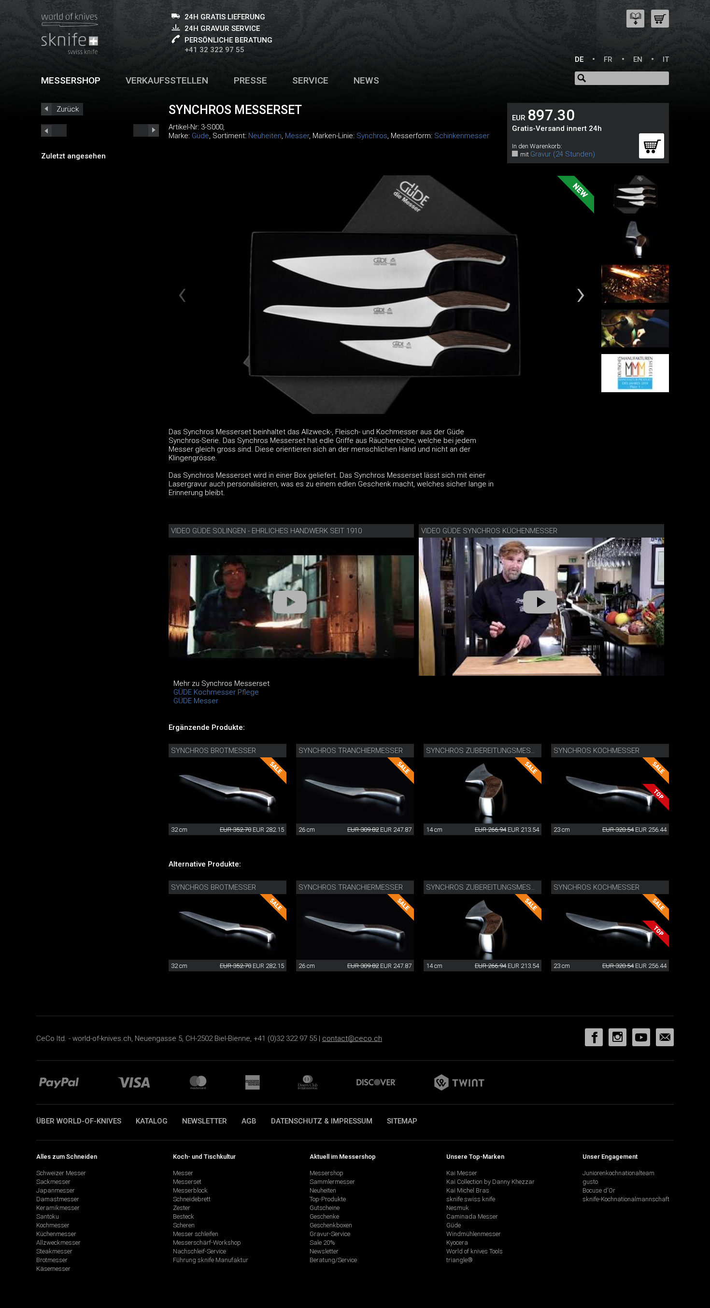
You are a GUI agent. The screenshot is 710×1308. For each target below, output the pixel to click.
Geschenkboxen (331, 1225)
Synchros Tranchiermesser (350, 750)
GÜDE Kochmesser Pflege (216, 692)
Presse (250, 80)
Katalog (152, 1121)
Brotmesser (52, 1260)
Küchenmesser (56, 1233)
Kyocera (457, 1242)
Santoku (47, 1216)
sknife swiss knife (470, 1199)
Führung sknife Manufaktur (210, 1260)
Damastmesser (57, 1199)
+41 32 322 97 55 (214, 49)
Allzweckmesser (58, 1242)
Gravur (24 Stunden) (562, 154)
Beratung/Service (333, 1260)
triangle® (459, 1260)
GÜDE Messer (195, 701)
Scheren (184, 1225)
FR (608, 59)
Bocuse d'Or (598, 1190)
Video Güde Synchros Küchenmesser (489, 530)
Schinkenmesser (461, 135)
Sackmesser (53, 1181)
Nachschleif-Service (199, 1251)
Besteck (183, 1216)
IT (666, 59)
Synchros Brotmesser (213, 750)
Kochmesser (53, 1225)
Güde (200, 135)
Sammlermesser (332, 1181)
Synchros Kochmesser (596, 750)
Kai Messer (461, 1173)
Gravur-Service (330, 1233)
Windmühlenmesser (473, 1233)
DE (579, 59)
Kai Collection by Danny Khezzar (490, 1181)
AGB (248, 1121)
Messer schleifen (195, 1233)
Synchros (371, 135)
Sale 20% (322, 1242)
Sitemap (402, 1121)
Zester (181, 1207)
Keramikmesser (58, 1207)
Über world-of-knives (78, 1121)
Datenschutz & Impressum (321, 1121)
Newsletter (204, 1121)
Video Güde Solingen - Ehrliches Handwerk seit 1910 (266, 530)
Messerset (187, 1181)
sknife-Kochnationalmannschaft (625, 1199)
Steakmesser (54, 1251)
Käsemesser (53, 1268)
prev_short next (146, 130)
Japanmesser (55, 1190)
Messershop (70, 80)
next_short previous (54, 130)
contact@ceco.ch (352, 1038)
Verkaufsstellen (167, 80)
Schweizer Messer (61, 1173)
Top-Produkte (328, 1199)
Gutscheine (325, 1207)
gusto (590, 1181)
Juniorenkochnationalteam (618, 1173)
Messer (297, 135)
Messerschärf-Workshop (207, 1242)
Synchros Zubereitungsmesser (485, 750)
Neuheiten (265, 135)
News (366, 80)
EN (637, 59)
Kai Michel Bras (467, 1190)
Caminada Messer (472, 1216)
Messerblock (190, 1190)
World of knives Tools (474, 1251)
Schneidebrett (192, 1199)
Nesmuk (457, 1207)
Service (310, 80)
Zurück (68, 109)
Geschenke (324, 1216)
